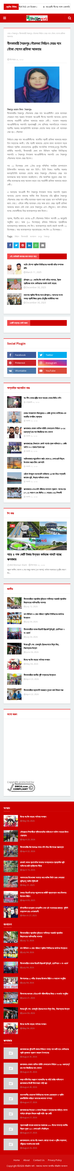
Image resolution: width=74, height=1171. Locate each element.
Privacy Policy (55, 1160)
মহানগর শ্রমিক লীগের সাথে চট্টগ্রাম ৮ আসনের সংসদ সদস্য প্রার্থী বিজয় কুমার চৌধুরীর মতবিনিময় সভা (43, 296)
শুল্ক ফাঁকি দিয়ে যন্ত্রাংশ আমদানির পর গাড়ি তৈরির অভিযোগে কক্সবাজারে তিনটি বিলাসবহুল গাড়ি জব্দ (41, 1081)
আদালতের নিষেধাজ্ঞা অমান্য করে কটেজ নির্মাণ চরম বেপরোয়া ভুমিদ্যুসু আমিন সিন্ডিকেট (42, 879)
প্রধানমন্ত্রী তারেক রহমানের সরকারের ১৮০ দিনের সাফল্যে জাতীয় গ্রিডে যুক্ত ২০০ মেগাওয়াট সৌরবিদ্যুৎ (44, 1126)
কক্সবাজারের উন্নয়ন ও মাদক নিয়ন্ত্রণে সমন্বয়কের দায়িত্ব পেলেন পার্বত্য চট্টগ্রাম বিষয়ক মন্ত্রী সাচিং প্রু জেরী (44, 1111)
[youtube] (52, 371)
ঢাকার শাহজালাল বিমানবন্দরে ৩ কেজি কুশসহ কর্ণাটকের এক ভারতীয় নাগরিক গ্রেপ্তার (45, 414)
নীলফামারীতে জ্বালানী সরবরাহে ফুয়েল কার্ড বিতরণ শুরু (43, 690)
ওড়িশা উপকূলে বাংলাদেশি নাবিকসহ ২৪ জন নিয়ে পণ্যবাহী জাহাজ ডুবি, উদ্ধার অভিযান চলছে (44, 475)
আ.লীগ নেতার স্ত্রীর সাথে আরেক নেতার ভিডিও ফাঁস (42, 397)
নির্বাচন (17, 236)
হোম (8, 33)
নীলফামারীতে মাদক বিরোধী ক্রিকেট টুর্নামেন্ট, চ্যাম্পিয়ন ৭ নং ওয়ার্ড (44, 631)
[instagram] (52, 363)
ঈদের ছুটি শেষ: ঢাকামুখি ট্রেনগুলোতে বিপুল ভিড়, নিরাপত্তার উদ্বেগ (41, 646)
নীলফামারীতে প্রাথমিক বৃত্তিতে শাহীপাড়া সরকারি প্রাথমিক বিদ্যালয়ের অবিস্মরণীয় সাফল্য (45, 600)
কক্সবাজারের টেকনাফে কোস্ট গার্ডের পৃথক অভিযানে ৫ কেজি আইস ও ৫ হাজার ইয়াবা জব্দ (45, 445)
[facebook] (21, 355)
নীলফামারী (24, 236)
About (26, 1160)
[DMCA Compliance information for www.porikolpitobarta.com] (21, 790)
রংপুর (40, 236)
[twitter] (52, 355)
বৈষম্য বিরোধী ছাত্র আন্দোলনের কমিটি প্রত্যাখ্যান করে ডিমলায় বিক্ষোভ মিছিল (43, 894)
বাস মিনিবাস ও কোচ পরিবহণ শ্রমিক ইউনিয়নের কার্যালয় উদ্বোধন (44, 615)
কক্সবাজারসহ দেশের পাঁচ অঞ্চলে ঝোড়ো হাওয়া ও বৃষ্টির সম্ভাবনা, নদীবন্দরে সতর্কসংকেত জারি (43, 1142)
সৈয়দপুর (15, 33)
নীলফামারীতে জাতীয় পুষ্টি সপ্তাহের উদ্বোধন (40, 674)
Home (16, 1160)
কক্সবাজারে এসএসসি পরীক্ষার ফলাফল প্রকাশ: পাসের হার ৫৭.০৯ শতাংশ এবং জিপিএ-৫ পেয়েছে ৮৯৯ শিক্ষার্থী (45, 490)
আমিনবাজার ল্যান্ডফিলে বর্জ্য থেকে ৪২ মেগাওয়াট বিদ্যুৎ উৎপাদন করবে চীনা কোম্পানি (44, 460)
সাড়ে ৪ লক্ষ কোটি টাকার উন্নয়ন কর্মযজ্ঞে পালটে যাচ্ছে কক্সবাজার (34, 556)
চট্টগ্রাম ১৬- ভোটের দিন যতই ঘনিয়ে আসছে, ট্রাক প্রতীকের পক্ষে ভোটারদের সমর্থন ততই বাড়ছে (42, 281)
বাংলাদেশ (33, 236)
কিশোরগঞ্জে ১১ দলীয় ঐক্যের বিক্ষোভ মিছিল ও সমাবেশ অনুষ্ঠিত (43, 978)
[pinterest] (21, 363)
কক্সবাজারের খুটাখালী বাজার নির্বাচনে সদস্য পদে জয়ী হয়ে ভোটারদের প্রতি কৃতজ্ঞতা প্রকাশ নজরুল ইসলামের (44, 1050)
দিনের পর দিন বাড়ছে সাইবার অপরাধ (37, 659)
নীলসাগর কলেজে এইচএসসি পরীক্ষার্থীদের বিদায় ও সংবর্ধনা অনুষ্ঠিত (44, 993)
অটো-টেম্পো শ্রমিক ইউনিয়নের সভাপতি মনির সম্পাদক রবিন (43, 266)
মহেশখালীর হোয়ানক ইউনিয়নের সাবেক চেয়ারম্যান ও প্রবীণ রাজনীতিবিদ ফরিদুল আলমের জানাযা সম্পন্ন (42, 1096)
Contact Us (38, 1160)
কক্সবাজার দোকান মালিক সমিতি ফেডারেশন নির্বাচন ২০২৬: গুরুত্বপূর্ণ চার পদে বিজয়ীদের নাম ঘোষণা (45, 430)
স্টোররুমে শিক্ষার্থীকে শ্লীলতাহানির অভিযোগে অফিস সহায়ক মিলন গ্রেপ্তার (44, 833)
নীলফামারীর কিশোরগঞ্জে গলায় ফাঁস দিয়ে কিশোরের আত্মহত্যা (42, 847)
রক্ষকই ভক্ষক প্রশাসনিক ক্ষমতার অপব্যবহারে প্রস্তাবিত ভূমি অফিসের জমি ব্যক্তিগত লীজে (42, 864)
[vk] (21, 371)
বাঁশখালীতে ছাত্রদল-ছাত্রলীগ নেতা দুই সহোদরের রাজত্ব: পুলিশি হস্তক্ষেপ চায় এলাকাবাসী (44, 909)
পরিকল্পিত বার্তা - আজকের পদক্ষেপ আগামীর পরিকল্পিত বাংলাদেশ (46, 1165)
